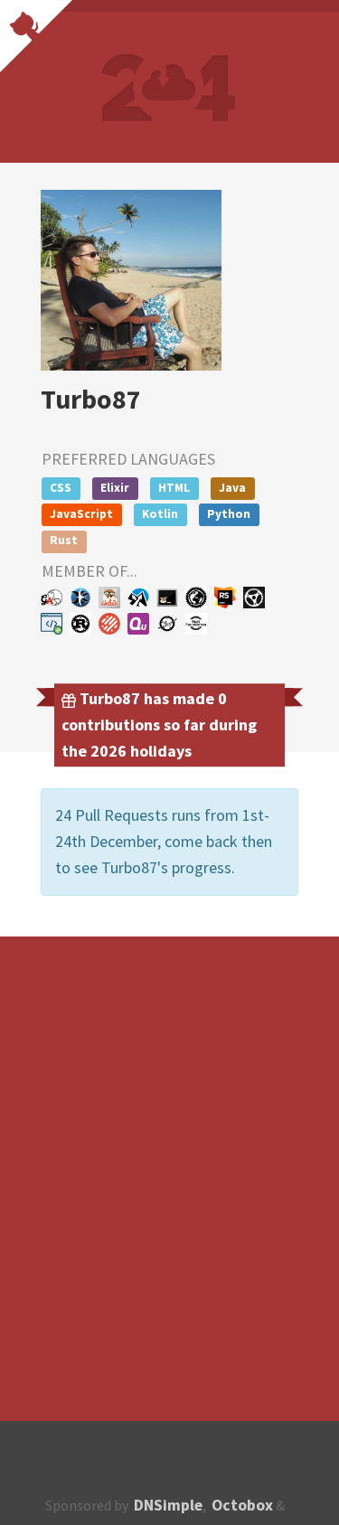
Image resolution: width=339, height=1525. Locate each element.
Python (228, 514)
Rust (64, 540)
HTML (174, 487)
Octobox (242, 1505)
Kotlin (160, 514)
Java (232, 487)
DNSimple (168, 1505)
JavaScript (81, 514)
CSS (60, 487)
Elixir (114, 487)
